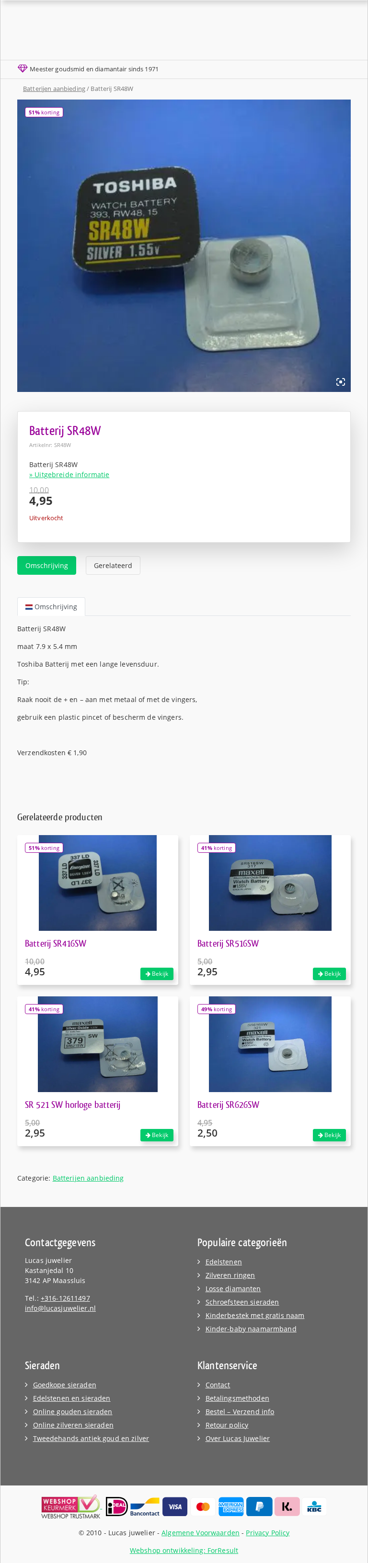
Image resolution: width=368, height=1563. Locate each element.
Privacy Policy (267, 1532)
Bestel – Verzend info (240, 1411)
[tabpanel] (184, 691)
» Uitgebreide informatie (69, 474)
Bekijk (159, 974)
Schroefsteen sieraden (242, 1301)
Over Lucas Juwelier (238, 1438)
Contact (218, 1384)
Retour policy (227, 1424)
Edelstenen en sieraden (72, 1398)
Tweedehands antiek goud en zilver (91, 1438)
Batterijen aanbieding (54, 88)
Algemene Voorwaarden (200, 1532)
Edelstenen (224, 1261)
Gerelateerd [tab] (113, 565)
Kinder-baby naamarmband (251, 1328)
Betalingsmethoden (237, 1398)
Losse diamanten (233, 1288)
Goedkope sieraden (64, 1384)
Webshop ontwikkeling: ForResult (184, 1550)
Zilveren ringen (230, 1275)
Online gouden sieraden (73, 1411)
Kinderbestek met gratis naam (255, 1315)
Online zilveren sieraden (73, 1424)
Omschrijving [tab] (46, 565)
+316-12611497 (65, 1298)
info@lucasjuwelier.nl (60, 1308)
